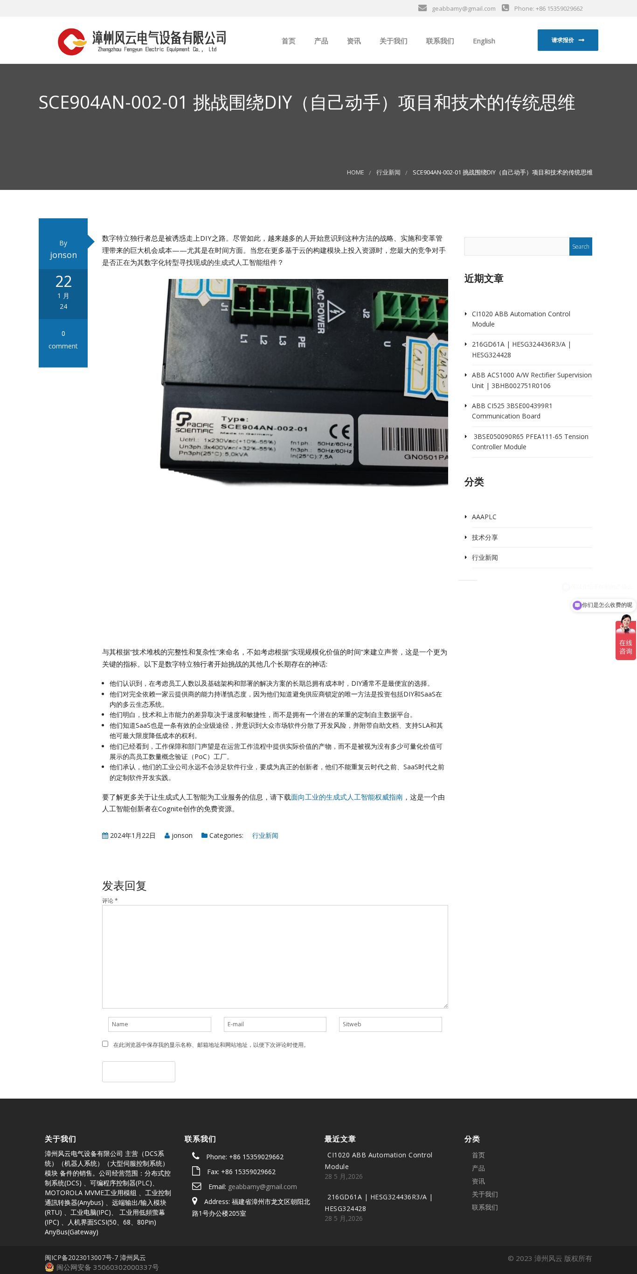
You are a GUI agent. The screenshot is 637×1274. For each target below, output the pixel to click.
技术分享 (485, 537)
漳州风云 (133, 1257)
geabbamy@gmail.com (262, 1186)
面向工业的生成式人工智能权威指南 (347, 796)
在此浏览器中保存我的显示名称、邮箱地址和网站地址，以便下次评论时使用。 (211, 1045)
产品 (320, 40)
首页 (288, 40)
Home (355, 172)
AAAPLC (484, 516)
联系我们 (439, 40)
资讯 (353, 40)
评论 (110, 901)
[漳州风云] (141, 40)
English (483, 40)
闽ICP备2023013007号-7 (81, 1257)
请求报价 (563, 40)
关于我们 (393, 40)
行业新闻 (388, 172)
